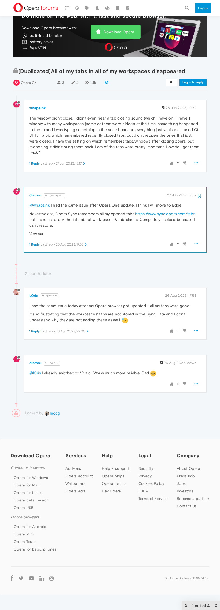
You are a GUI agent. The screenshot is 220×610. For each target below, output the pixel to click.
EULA (143, 491)
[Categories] (67, 8)
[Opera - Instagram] (51, 578)
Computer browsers (28, 468)
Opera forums (114, 483)
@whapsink (56, 195)
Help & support (115, 468)
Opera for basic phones (35, 549)
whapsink (37, 108)
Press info (186, 476)
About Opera (188, 468)
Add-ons (73, 468)
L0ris (33, 295)
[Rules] (117, 8)
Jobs (181, 483)
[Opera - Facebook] (12, 578)
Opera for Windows (31, 477)
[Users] (97, 8)
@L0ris (54, 363)
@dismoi (51, 296)
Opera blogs (113, 476)
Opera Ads (75, 491)
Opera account (79, 476)
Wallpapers (75, 483)
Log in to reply (193, 82)
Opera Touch (25, 542)
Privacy (145, 476)
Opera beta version (31, 500)
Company (188, 455)
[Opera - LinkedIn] (42, 578)
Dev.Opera (111, 491)
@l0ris (35, 373)
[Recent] (77, 8)
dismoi (35, 195)
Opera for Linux (28, 492)
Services (75, 455)
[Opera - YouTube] (31, 578)
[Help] (127, 8)
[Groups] (107, 8)
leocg (54, 413)
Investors (185, 491)
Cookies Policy (151, 483)
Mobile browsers (25, 517)
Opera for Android (30, 527)
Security (145, 468)
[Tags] (87, 8)
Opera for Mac (27, 485)
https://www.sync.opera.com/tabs (165, 213)
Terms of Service (153, 498)
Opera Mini (24, 534)
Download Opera (119, 31)
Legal (144, 455)
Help (107, 455)
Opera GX (29, 83)
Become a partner (193, 498)
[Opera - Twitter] (21, 578)
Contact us (187, 506)
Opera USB (24, 507)
